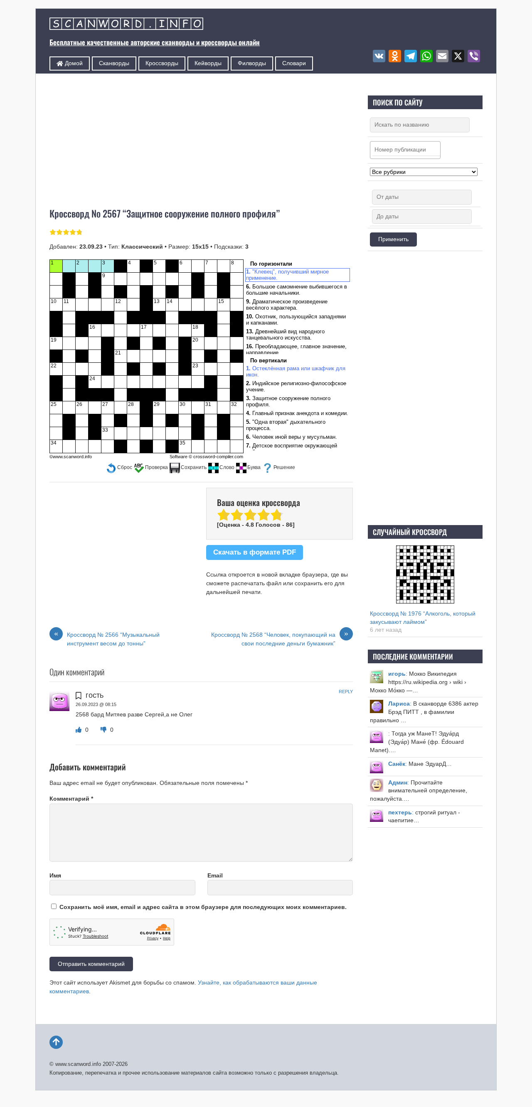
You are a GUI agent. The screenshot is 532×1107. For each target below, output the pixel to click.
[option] (296, 275)
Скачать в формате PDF (254, 552)
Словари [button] (294, 63)
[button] (119, 467)
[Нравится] (79, 729)
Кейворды (208, 63)
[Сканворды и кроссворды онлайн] (126, 24)
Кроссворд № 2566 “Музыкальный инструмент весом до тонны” (107, 638)
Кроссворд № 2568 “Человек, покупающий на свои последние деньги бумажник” (279, 638)
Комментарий (71, 798)
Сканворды (114, 63)
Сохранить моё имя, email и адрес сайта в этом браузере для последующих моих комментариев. (203, 907)
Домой (73, 63)
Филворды (252, 63)
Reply (346, 691)
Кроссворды (161, 63)
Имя (55, 875)
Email (215, 875)
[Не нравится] (104, 729)
